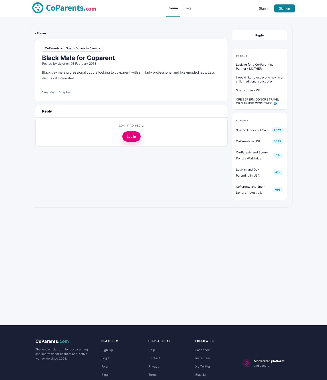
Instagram (202, 358)
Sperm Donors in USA (251, 130)
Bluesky (201, 374)
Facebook (202, 350)
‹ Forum (40, 33)
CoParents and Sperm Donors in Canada (72, 48)
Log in (131, 136)
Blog (104, 374)
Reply (259, 35)
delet (61, 63)
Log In (106, 358)
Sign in (264, 8)
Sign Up (107, 350)
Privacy (153, 366)
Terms (152, 374)
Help (151, 350)
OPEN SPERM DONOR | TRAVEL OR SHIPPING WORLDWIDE (257, 101)
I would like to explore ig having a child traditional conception (259, 79)
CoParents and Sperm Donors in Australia (251, 189)
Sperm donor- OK (248, 90)
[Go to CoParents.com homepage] (64, 8)
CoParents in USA (248, 141)
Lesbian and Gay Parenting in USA (248, 172)
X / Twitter (202, 366)
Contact (154, 358)
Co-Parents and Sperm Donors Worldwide (252, 155)
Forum (105, 366)
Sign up (284, 8)
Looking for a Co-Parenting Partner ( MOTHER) (255, 66)
